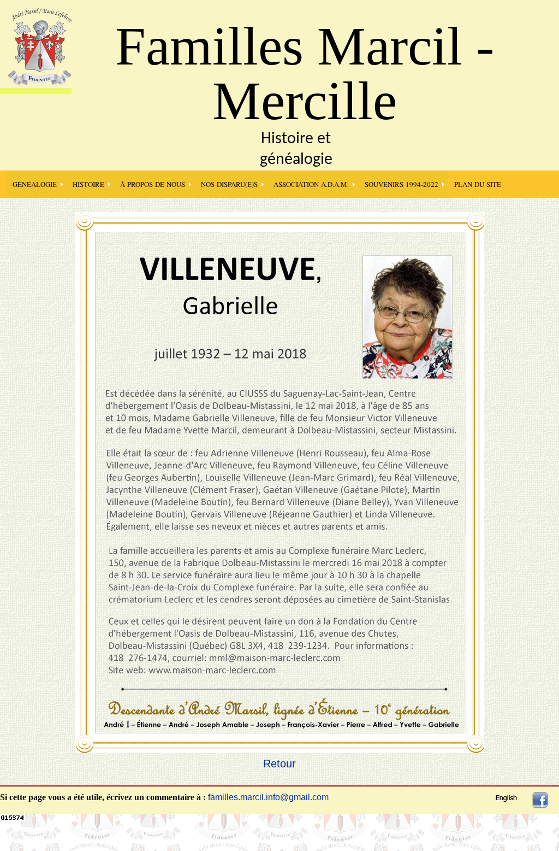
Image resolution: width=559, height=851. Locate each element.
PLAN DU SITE (477, 184)
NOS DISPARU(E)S (229, 184)
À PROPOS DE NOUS (152, 184)
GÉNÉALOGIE (35, 184)
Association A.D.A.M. (311, 184)
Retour (279, 764)
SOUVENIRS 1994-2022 (401, 184)
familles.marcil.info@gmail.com (268, 797)
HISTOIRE (88, 184)
